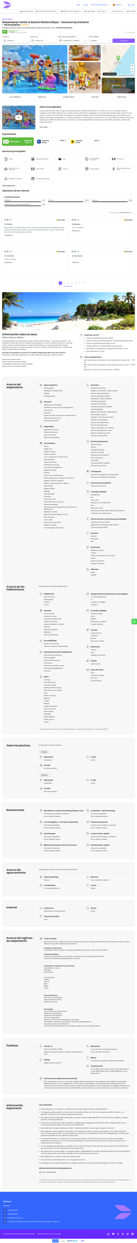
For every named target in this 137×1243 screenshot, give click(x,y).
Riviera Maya (7, 19)
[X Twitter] (118, 1233)
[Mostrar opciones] (109, 40)
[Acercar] (132, 65)
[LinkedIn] (132, 1233)
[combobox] (99, 41)
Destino (95, 97)
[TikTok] (127, 1233)
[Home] (108, 1233)
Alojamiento (15, 97)
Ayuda (85, 5)
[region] (118, 60)
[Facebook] (113, 1233)
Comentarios (68, 97)
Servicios (42, 97)
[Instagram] (122, 1233)
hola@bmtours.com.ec (15, 1218)
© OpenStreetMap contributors (125, 75)
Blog (78, 5)
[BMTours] (123, 1212)
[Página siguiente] (79, 283)
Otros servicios (8, 185)
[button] (118, 58)
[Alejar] (132, 68)
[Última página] (83, 283)
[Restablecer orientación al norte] (132, 71)
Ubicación (121, 97)
